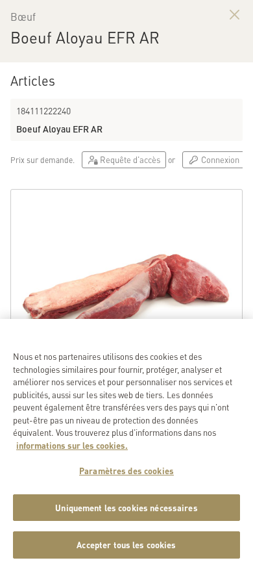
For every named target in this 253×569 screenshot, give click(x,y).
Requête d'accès (129, 159)
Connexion (219, 159)
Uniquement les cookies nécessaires (126, 507)
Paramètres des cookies (126, 470)
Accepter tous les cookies (126, 544)
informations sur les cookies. (72, 445)
